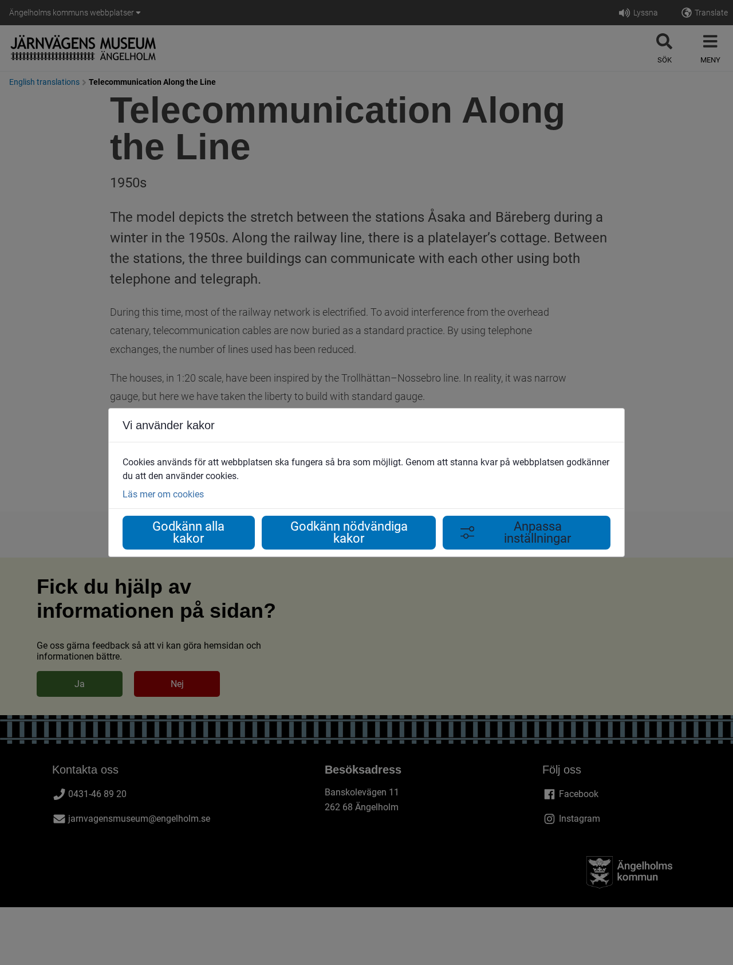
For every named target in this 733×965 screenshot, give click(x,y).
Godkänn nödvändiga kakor (349, 532)
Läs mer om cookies (163, 494)
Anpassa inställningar (537, 532)
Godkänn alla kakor (188, 532)
